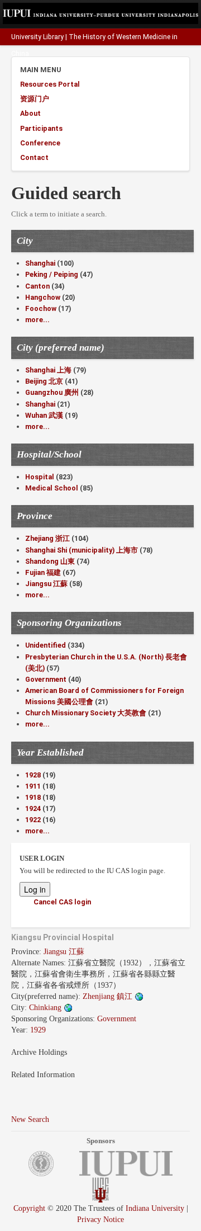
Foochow (40, 308)
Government (45, 679)
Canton (37, 286)
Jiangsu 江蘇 (46, 583)
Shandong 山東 (50, 561)
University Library (37, 37)
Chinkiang (46, 1007)
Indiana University (155, 1208)
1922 (33, 819)
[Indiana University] (100, 1194)
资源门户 (34, 99)
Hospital (39, 477)
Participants (41, 128)
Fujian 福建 (43, 572)
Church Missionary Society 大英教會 (85, 713)
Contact (34, 157)
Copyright (29, 1208)
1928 (33, 775)
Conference (40, 143)
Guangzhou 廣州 (52, 392)
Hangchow (42, 297)
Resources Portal (50, 84)
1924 (33, 808)
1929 (38, 1030)
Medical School (51, 488)
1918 (33, 797)
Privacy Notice (100, 1219)
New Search (30, 1119)
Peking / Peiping (51, 274)
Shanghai (40, 263)
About (30, 113)
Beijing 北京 (44, 381)
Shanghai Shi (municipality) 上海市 (81, 550)
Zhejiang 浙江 (47, 538)
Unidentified (45, 645)
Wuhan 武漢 (44, 415)
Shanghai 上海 (48, 370)
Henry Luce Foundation (158, 70)
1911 (33, 786)
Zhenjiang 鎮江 (109, 996)
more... (37, 319)
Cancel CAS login (62, 902)
